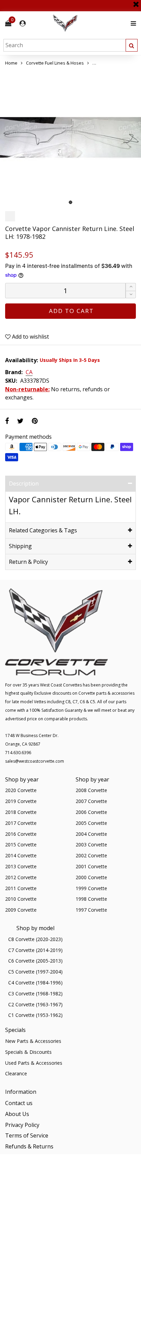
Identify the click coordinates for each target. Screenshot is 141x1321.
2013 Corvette (21, 866)
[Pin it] (35, 420)
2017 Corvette (21, 823)
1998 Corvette (91, 899)
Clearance (16, 1073)
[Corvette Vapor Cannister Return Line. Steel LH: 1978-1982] (70, 137)
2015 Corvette (21, 844)
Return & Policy (28, 562)
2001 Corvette (91, 866)
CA (29, 372)
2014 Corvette (21, 855)
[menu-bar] (131, 23)
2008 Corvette (91, 790)
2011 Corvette (21, 888)
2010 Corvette (21, 899)
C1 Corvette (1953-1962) (35, 1015)
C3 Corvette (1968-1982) (35, 993)
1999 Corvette (91, 888)
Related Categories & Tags (43, 530)
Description (24, 483)
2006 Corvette (91, 812)
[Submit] (132, 45)
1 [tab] (70, 202)
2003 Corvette (91, 844)
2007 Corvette (91, 801)
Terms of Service (26, 1135)
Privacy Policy (22, 1125)
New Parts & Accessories (33, 1041)
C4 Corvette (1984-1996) (35, 982)
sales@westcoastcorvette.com (34, 761)
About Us (17, 1114)
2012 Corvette (21, 877)
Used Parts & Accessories (33, 1063)
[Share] (7, 420)
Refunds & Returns (29, 1146)
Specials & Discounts (28, 1052)
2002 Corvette (91, 855)
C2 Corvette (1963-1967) (35, 1004)
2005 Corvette (91, 823)
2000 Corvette (91, 877)
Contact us (19, 1103)
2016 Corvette (21, 834)
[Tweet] (20, 420)
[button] (131, 295)
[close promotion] (136, 1)
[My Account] (22, 23)
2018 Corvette (21, 812)
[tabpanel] (70, 137)
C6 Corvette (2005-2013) (35, 960)
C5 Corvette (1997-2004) (35, 971)
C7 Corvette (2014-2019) (35, 950)
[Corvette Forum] (89, 23)
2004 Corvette (91, 834)
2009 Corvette (21, 910)
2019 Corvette (21, 801)
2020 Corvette (21, 790)
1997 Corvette (91, 910)
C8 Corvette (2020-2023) (35, 939)
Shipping (20, 546)
